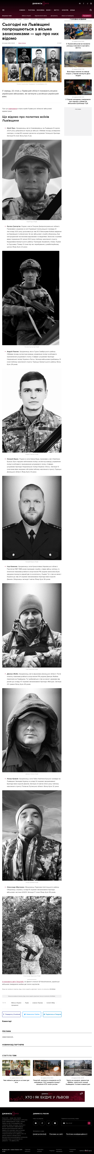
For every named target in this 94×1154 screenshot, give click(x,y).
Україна (33, 19)
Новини (22, 10)
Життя (56, 10)
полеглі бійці (51, 1003)
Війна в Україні (26, 15)
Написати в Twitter (33, 1014)
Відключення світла (41, 15)
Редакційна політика (40, 1150)
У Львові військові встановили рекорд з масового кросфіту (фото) (78, 46)
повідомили (12, 109)
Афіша (72, 10)
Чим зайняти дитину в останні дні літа (16, 1081)
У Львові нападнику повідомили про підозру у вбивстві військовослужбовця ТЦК (78, 101)
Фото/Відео (41, 19)
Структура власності (27, 1150)
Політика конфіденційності (76, 1134)
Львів (19, 19)
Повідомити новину (72, 1150)
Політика (31, 10)
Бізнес (48, 10)
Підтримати (87, 15)
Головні (69, 54)
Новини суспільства (9, 19)
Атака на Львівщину (68, 15)
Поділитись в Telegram (53, 1014)
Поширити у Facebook (12, 1014)
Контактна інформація (59, 1150)
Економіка (40, 10)
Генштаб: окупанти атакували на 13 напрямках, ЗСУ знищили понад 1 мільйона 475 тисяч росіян (47, 1082)
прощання (14, 1005)
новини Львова (37, 1003)
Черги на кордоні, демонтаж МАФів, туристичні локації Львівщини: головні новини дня (78, 1082)
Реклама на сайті (56, 1134)
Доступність (54, 15)
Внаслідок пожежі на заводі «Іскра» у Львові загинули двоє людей (78, 74)
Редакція (51, 1150)
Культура (65, 10)
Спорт (69, 26)
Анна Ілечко (22, 43)
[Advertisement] (78, 122)
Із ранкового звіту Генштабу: (13, 982)
